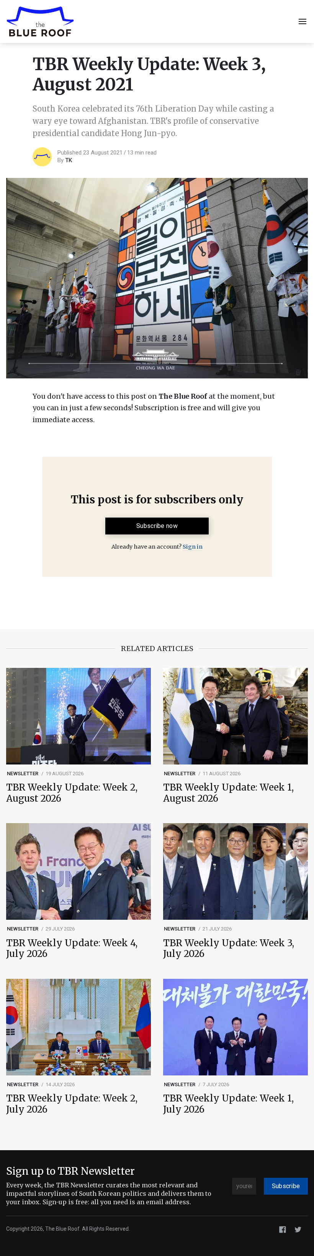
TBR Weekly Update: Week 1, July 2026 (228, 1104)
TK (68, 160)
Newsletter (23, 773)
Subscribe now (157, 525)
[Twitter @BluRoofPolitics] (298, 1229)
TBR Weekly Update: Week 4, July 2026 (71, 949)
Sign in (193, 546)
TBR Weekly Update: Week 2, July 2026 (71, 1104)
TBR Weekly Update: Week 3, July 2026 (228, 949)
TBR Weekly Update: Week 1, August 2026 (228, 793)
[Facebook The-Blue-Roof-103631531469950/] (282, 1229)
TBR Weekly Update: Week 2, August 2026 (71, 793)
